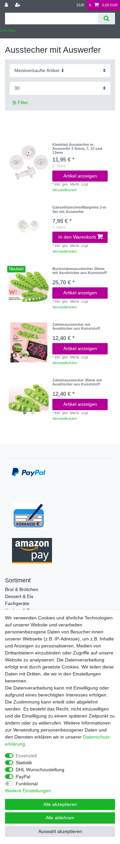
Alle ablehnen (60, 817)
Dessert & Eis (19, 596)
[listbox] (29, 398)
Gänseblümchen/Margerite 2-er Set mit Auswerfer (79, 209)
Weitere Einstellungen (28, 790)
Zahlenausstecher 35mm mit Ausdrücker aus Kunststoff (77, 382)
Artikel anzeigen (80, 176)
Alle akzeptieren (60, 804)
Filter (22, 102)
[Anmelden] (7, 5)
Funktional (27, 783)
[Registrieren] (18, 5)
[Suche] (106, 18)
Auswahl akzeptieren (60, 831)
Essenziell (26, 755)
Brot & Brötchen (21, 589)
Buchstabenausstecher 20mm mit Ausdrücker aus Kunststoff (79, 271)
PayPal (23, 776)
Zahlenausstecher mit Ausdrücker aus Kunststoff (76, 326)
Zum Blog (7, 30)
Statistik (24, 762)
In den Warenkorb (77, 237)
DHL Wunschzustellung (40, 769)
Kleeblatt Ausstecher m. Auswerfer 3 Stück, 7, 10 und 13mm (77, 149)
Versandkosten (64, 190)
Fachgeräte (17, 603)
